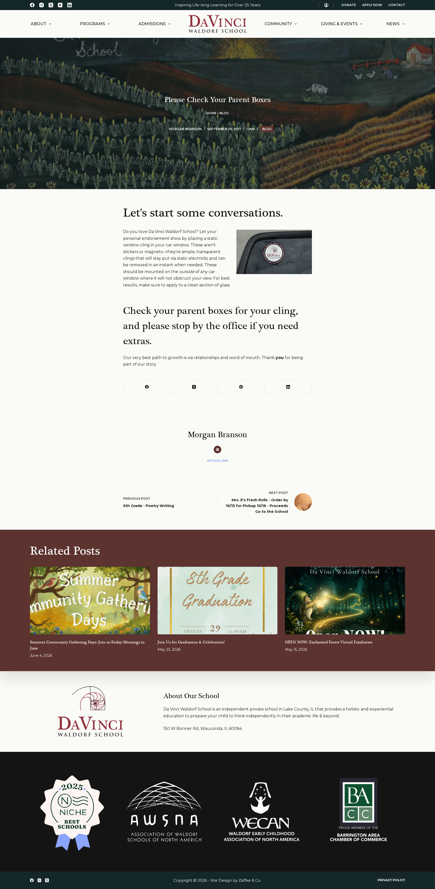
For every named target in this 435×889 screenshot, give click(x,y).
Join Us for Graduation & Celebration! (191, 642)
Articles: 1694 (217, 460)
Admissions (152, 23)
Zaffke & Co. (250, 880)
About (38, 23)
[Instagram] (41, 5)
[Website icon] (217, 449)
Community (278, 23)
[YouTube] (60, 5)
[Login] (326, 5)
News (393, 23)
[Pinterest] (241, 387)
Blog (224, 113)
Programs (92, 23)
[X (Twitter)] (51, 5)
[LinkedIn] (69, 5)
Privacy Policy (391, 880)
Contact (396, 5)
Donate (349, 5)
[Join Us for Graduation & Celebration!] (218, 600)
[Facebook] (32, 5)
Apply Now (372, 5)
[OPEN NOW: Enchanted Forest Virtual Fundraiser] (345, 600)
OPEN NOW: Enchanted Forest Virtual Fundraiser (329, 642)
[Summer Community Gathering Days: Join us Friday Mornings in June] (90, 600)
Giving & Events (339, 23)
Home (211, 113)
